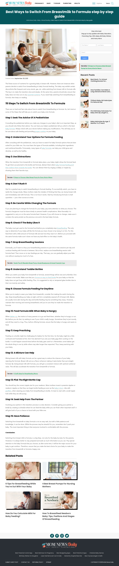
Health (77, 3)
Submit (84, 58)
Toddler (57, 3)
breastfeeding (62, 228)
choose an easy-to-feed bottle (45, 277)
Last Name (100, 42)
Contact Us (25, 562)
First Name (84, 42)
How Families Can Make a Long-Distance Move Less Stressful (100, 91)
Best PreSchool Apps (80, 553)
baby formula (10, 129)
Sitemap (48, 562)
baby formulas (47, 148)
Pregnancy (39, 3)
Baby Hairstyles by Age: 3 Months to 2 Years (100, 122)
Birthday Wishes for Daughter (28, 556)
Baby (49, 3)
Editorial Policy (37, 562)
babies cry (13, 316)
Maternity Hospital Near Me (73, 556)
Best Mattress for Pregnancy (44, 553)
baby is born (59, 388)
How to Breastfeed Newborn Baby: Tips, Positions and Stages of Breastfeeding (58, 516)
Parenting (67, 3)
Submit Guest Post (11, 562)
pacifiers (8, 391)
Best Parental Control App (23, 553)
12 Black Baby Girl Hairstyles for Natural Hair (101, 101)
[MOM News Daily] (19, 3)
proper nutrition (40, 131)
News (108, 3)
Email (83, 49)
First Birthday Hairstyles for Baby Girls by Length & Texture (101, 112)
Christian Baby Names (96, 553)
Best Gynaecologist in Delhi (93, 556)
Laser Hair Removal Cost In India (51, 556)
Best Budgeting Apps (63, 553)
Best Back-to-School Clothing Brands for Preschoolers (99, 80)
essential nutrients (34, 95)
